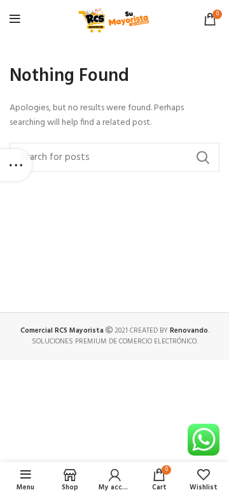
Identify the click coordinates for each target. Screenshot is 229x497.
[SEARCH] (202, 157)
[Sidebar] (16, 165)
